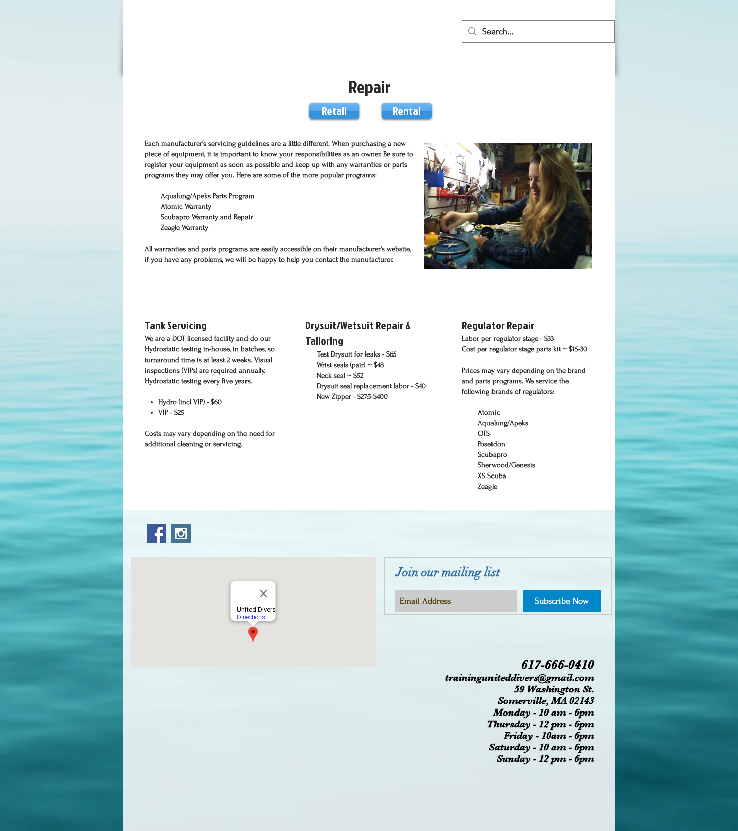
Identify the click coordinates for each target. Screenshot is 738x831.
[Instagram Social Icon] (181, 533)
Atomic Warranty (186, 206)
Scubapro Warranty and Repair (207, 217)
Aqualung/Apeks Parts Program (209, 196)
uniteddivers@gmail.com (538, 677)
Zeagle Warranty (185, 227)
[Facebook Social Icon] (156, 533)
